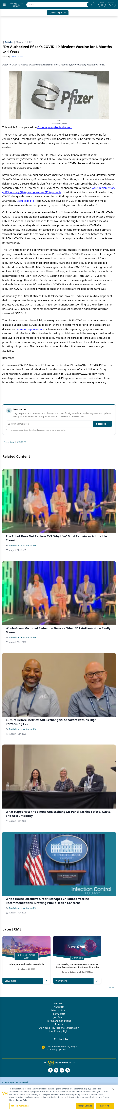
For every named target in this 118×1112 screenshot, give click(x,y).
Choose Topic (56, 12)
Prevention (8, 442)
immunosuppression (29, 329)
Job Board (59, 1017)
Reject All (104, 1105)
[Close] (113, 1089)
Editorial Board (59, 1010)
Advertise (59, 1003)
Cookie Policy (22, 1100)
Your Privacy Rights (59, 1031)
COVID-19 (21, 442)
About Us (59, 1007)
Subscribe (101, 423)
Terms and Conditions (59, 1020)
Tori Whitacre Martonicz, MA (22, 545)
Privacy (59, 1024)
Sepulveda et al (26, 200)
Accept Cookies (85, 1105)
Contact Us (59, 1013)
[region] (59, 1098)
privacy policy (60, 430)
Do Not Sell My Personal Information (59, 1027)
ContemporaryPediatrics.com (54, 127)
